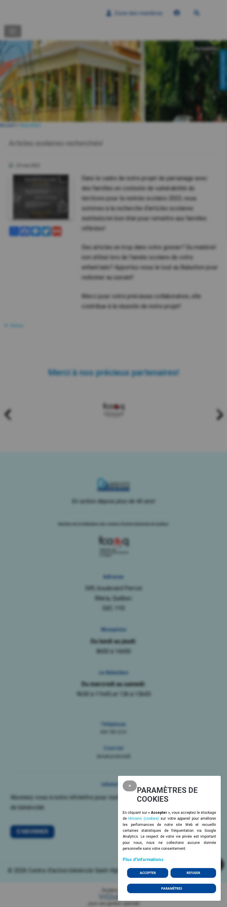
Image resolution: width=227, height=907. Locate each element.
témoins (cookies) (143, 818)
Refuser (193, 873)
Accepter (148, 873)
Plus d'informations (143, 859)
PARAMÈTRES (171, 888)
